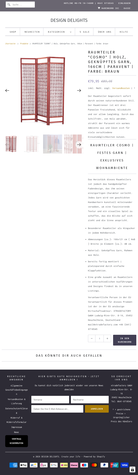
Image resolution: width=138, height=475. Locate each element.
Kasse (127, 8)
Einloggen (124, 3)
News (16, 432)
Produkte (24, 44)
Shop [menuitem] (13, 32)
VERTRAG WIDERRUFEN (16, 441)
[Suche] (9, 5)
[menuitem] (60, 31)
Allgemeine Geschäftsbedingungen (16, 389)
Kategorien (58, 32)
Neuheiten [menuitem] (32, 32)
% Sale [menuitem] (85, 32)
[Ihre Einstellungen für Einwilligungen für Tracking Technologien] (132, 469)
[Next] (79, 90)
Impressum (16, 427)
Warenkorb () (109, 8)
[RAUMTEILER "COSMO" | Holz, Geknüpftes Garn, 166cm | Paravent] (43, 90)
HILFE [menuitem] (124, 32)
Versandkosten (121, 88)
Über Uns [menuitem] (105, 32)
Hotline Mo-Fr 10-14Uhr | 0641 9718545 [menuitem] (89, 3)
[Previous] (7, 90)
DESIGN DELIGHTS (50, 456)
